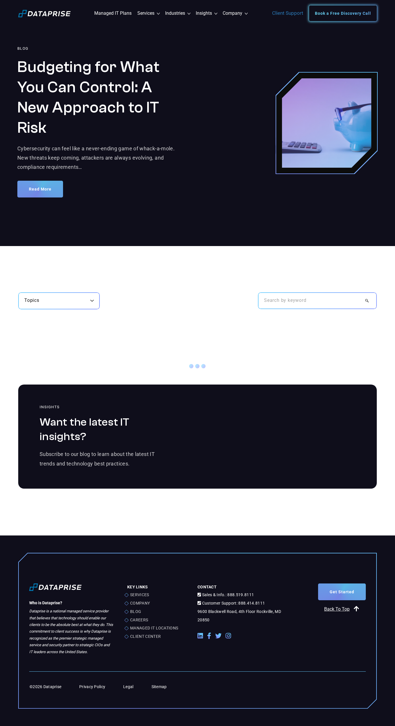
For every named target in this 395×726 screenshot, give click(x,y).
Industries (179, 13)
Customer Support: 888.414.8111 (233, 603)
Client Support (287, 13)
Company (235, 13)
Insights (208, 13)
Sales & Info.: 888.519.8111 (227, 594)
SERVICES (139, 594)
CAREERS (139, 620)
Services (149, 13)
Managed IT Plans (113, 13)
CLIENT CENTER (145, 636)
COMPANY (140, 603)
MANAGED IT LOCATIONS (154, 628)
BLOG (135, 611)
